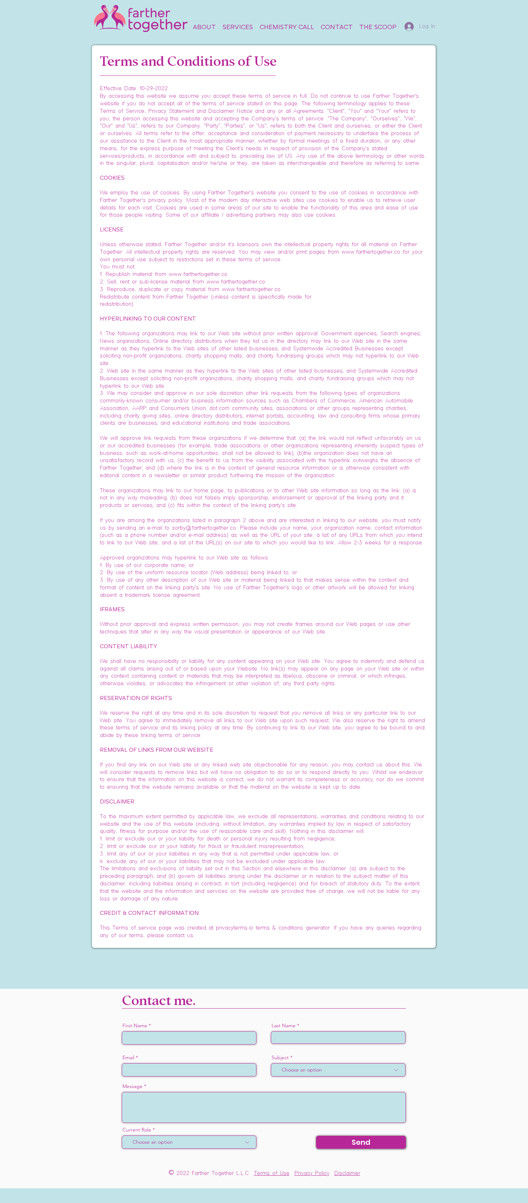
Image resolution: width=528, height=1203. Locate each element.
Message (132, 1086)
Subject (280, 1057)
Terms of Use (272, 1173)
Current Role (136, 1129)
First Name (134, 1025)
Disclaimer (347, 1173)
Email (128, 1057)
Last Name (284, 1025)
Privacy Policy (312, 1173)
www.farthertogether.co (371, 252)
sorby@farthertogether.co (204, 528)
